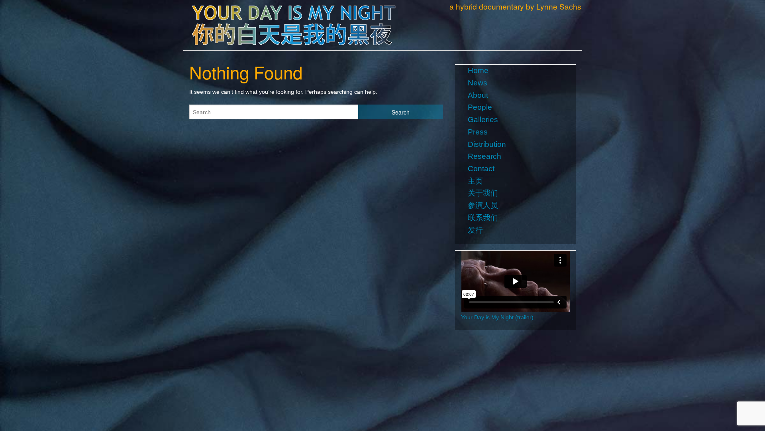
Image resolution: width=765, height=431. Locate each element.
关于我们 (483, 193)
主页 (475, 181)
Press (478, 132)
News (477, 83)
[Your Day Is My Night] (293, 21)
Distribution (487, 144)
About (478, 95)
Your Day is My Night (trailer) (497, 317)
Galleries (483, 119)
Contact (481, 168)
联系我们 (483, 218)
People (480, 107)
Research (484, 156)
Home (478, 70)
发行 (475, 230)
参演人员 (483, 205)
